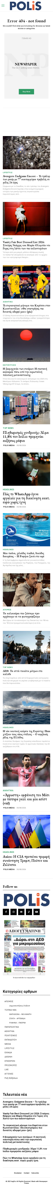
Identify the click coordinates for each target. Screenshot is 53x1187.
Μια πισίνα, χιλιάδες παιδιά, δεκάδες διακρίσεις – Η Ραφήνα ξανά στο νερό (23, 554)
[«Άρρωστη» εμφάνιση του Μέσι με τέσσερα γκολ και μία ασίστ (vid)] (26, 770)
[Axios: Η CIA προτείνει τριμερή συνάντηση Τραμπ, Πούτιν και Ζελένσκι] (26, 831)
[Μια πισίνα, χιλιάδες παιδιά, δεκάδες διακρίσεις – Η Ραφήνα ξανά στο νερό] (26, 529)
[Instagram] (13, 912)
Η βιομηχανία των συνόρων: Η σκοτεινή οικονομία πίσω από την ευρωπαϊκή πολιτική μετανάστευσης (25, 372)
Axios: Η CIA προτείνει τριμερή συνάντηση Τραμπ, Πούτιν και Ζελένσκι (26, 860)
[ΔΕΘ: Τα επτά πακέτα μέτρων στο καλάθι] (26, 647)
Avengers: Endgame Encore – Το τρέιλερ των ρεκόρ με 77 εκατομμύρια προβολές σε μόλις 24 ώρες (26, 179)
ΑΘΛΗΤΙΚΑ (8, 302)
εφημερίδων (31, 977)
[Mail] (21, 912)
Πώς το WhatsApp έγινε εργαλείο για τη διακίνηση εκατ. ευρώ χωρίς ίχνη (26, 498)
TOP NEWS (8, 428)
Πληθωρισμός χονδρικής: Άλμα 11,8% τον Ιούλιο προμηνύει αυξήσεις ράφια (26, 436)
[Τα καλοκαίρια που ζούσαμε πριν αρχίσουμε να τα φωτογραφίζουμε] (26, 590)
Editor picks (9, 365)
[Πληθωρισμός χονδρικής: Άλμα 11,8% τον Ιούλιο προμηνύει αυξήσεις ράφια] (26, 407)
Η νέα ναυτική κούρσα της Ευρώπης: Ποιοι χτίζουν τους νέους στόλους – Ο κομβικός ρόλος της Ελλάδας (26, 734)
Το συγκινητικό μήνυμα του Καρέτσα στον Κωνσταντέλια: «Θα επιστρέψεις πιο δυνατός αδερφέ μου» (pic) (26, 308)
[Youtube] (36, 912)
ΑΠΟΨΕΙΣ (7, 610)
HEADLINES (8, 490)
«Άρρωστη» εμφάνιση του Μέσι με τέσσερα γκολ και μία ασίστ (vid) (26, 799)
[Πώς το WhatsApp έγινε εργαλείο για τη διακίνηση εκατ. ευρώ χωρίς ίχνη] (26, 469)
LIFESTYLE (7, 172)
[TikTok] (29, 912)
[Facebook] (6, 912)
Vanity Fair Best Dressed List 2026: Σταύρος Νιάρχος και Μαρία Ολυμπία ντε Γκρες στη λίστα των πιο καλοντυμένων (26, 245)
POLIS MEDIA (9, 445)
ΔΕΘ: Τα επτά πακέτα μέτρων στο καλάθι (22, 672)
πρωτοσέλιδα (19, 977)
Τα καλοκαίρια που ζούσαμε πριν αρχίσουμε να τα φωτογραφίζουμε (21, 614)
